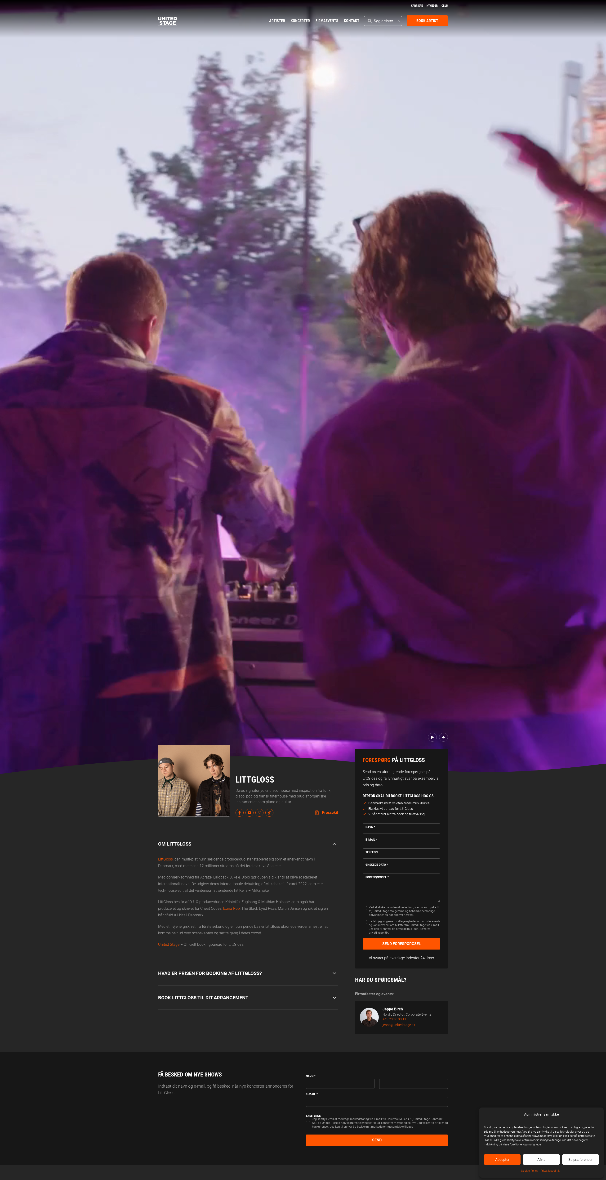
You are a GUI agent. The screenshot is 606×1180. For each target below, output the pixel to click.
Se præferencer (580, 1159)
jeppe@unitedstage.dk (399, 1025)
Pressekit (329, 812)
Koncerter (300, 20)
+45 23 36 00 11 (394, 1019)
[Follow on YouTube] (249, 813)
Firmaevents (327, 20)
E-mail (371, 839)
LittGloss (165, 859)
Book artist (427, 20)
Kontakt (351, 20)
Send (377, 1140)
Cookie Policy (529, 1170)
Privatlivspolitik (550, 1170)
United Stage (168, 944)
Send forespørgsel (401, 943)
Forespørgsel (377, 877)
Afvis (541, 1159)
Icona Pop (231, 908)
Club (444, 5)
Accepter (502, 1159)
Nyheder (432, 5)
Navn (370, 827)
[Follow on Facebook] (240, 813)
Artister (277, 20)
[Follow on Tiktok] (269, 813)
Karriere (417, 5)
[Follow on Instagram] (259, 813)
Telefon (371, 852)
